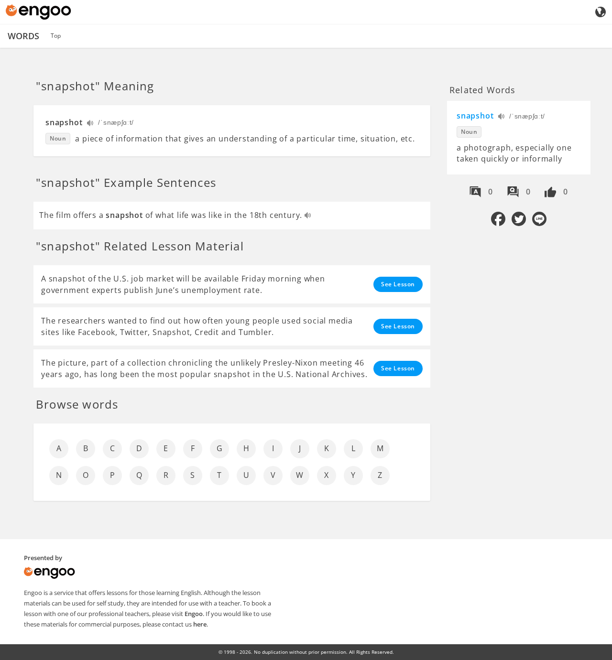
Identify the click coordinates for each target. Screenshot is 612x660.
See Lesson (398, 284)
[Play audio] (90, 124)
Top (56, 36)
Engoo (194, 613)
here (200, 624)
